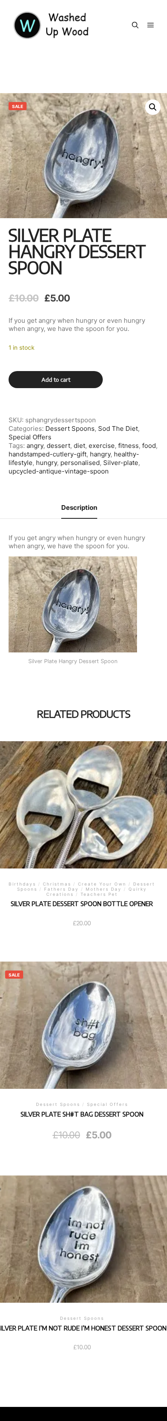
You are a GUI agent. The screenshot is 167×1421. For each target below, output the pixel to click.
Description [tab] (79, 507)
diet (79, 446)
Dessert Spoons (70, 428)
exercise (102, 446)
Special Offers (30, 437)
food (149, 446)
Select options (82, 815)
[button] (153, 107)
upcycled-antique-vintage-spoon (59, 471)
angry (35, 446)
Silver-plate (120, 463)
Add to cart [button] (82, 1033)
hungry (46, 463)
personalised (80, 463)
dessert (58, 446)
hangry (100, 454)
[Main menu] (150, 25)
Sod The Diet (118, 428)
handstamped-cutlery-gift (47, 454)
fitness (128, 446)
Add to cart (56, 379)
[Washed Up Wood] (51, 25)
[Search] (135, 25)
